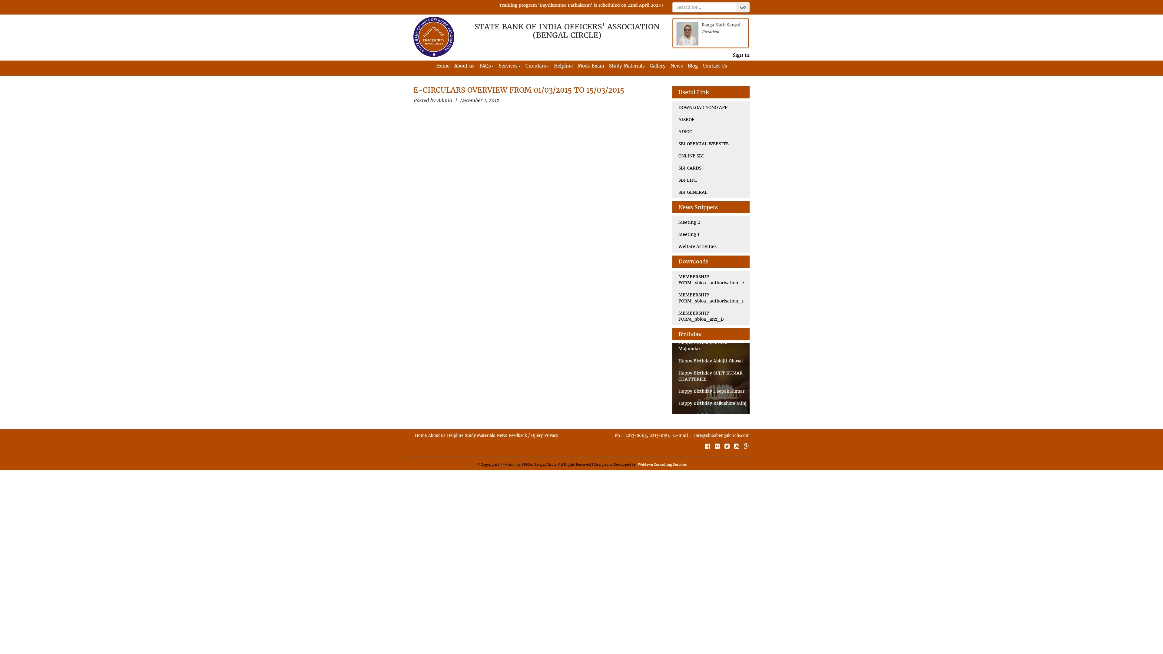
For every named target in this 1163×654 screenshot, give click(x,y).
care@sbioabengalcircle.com (722, 435)
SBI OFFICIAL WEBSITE (703, 144)
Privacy (551, 435)
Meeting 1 (688, 234)
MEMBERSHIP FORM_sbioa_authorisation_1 (711, 298)
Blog (693, 66)
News (677, 66)
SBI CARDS (689, 168)
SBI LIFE (687, 180)
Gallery (658, 66)
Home (442, 66)
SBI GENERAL (692, 192)
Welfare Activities (697, 246)
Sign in (741, 55)
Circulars (535, 66)
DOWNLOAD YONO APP (702, 107)
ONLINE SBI (691, 156)
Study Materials (627, 66)
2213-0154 (660, 435)
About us (464, 66)
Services (508, 66)
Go (743, 7)
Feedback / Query (526, 435)
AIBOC (685, 131)
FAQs (485, 66)
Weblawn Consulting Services (662, 464)
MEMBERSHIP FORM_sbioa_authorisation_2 (711, 280)
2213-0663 (636, 435)
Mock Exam (591, 66)
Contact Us (715, 66)
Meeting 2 (689, 222)
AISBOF (686, 119)
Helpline (563, 66)
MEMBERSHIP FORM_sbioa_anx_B (701, 316)
